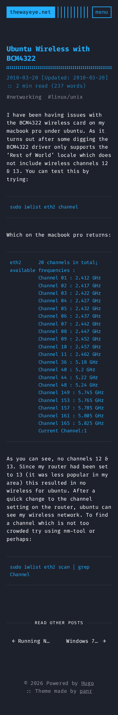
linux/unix (67, 96)
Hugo (87, 683)
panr (86, 691)
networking (26, 96)
